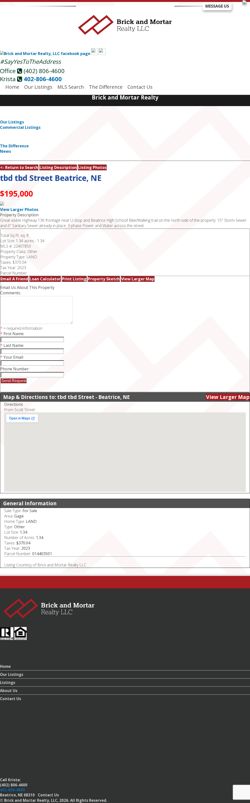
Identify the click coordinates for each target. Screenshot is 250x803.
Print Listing (74, 279)
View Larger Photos (19, 209)
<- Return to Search (19, 167)
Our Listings (38, 87)
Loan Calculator (45, 279)
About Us (8, 690)
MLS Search (70, 87)
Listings (7, 682)
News (5, 151)
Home (12, 87)
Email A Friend (14, 279)
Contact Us (140, 87)
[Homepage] (125, 32)
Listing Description (58, 167)
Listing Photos (92, 167)
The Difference (106, 87)
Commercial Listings (20, 127)
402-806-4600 (43, 79)
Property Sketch (104, 279)
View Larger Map (137, 279)
